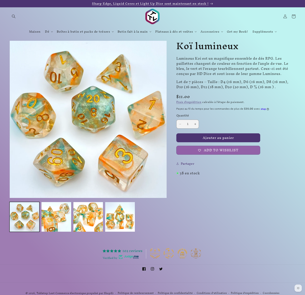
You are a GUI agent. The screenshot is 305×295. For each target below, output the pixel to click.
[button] (14, 16)
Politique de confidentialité (175, 293)
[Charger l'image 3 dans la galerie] (88, 217)
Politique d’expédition (245, 293)
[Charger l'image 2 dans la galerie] (56, 217)
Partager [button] (187, 163)
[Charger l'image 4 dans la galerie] (120, 217)
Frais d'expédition (188, 102)
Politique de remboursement (136, 293)
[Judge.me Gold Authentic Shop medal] (155, 253)
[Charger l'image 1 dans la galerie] (24, 217)
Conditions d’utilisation (212, 293)
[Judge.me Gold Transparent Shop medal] (169, 253)
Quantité (182, 115)
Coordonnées (271, 293)
